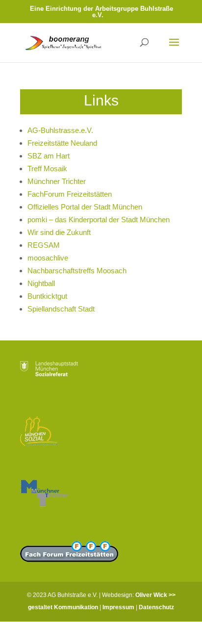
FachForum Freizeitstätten (69, 194)
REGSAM (43, 245)
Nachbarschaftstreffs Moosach (76, 270)
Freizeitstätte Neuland (62, 143)
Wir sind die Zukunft (59, 232)
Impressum (118, 607)
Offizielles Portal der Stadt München (84, 207)
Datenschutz (156, 607)
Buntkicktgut (47, 296)
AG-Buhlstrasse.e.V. (60, 130)
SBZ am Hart (48, 156)
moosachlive (47, 258)
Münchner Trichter (56, 181)
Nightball (41, 283)
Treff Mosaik (47, 168)
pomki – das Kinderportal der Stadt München (98, 219)
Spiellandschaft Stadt (61, 309)
